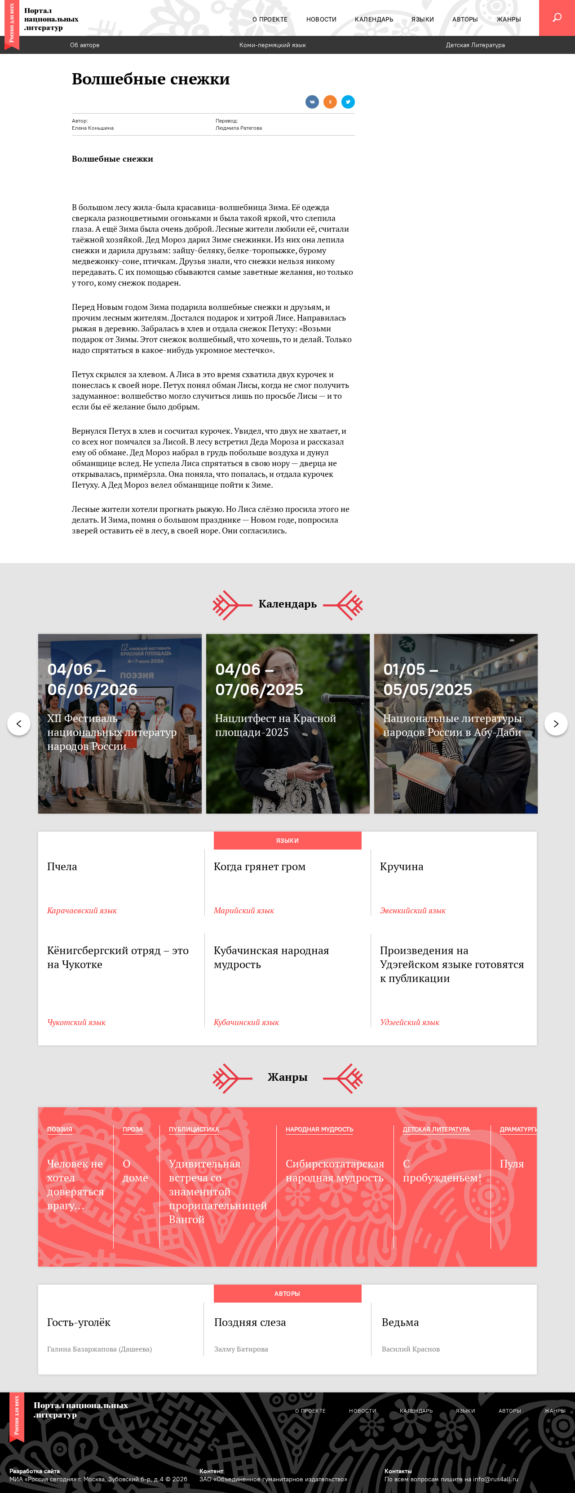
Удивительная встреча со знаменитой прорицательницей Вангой (218, 1191)
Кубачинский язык (246, 1022)
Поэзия (59, 1129)
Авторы (287, 1294)
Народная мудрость (319, 1129)
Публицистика (194, 1129)
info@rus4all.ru (495, 1479)
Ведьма (400, 1322)
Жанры (288, 1077)
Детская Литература (475, 45)
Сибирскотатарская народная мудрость (335, 1171)
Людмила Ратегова (239, 127)
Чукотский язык (76, 1022)
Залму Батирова (241, 1348)
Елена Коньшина (93, 127)
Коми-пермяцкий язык (272, 45)
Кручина (402, 866)
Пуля (512, 1164)
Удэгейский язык (409, 1022)
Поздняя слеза (250, 1322)
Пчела (62, 866)
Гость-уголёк (79, 1322)
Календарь (288, 604)
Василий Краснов (411, 1348)
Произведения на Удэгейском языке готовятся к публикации (452, 964)
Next (556, 723)
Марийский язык (244, 910)
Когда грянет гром (260, 866)
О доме (135, 1171)
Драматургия (521, 1129)
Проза (133, 1129)
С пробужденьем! (442, 1171)
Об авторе (85, 45)
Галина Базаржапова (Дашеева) (99, 1348)
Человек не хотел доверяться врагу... (75, 1184)
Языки (287, 841)
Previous (19, 723)
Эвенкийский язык (413, 910)
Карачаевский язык (82, 910)
